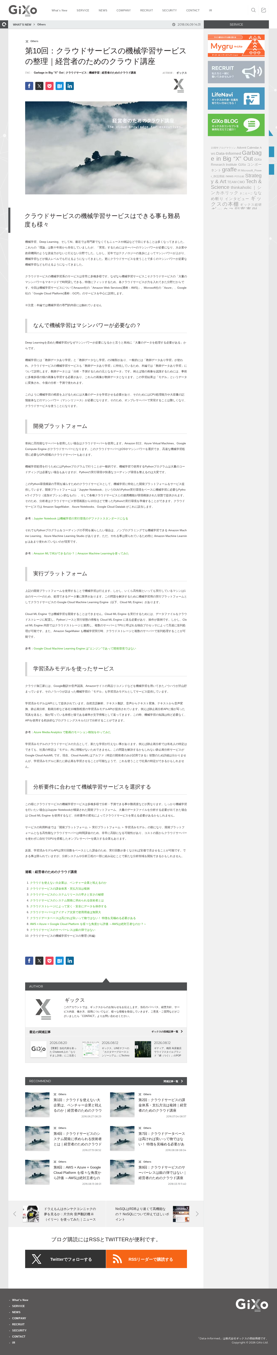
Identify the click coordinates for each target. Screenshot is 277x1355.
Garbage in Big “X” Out (48, 72)
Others (41, 24)
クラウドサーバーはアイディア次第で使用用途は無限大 (65, 912)
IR (239, 170)
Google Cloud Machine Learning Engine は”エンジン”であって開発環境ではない (85, 648)
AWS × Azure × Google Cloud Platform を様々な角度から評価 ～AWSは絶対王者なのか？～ (88, 924)
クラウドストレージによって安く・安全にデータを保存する (68, 906)
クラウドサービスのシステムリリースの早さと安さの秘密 (67, 894)
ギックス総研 (251, 204)
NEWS (16, 1312)
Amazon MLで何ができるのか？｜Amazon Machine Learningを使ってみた (81, 553)
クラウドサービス (76, 72)
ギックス (181, 72)
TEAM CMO (236, 182)
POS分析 (239, 176)
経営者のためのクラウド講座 (119, 72)
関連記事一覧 (173, 1081)
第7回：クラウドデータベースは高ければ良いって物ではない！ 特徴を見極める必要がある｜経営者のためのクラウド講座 (162, 1144)
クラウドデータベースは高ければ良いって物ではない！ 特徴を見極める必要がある (83, 918)
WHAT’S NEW (22, 24)
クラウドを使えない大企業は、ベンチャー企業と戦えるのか (68, 882)
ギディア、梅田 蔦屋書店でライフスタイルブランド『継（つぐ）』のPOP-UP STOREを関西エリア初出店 (167, 1055)
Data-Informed (228, 153)
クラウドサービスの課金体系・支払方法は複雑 (60, 888)
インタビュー (237, 199)
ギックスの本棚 (236, 201)
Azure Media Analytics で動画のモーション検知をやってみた (72, 732)
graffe (229, 169)
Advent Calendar (248, 147)
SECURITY (19, 1330)
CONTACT (19, 1336)
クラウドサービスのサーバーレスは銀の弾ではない (62, 929)
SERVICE (18, 1306)
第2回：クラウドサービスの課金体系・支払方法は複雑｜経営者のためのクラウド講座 (162, 1105)
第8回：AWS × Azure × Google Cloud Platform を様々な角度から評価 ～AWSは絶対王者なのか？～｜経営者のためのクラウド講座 (78, 1177)
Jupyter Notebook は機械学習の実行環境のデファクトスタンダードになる (81, 518)
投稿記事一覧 (167, 1031)
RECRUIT (18, 1324)
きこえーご (246, 193)
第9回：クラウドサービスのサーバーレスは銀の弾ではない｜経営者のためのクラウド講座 (162, 1172)
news (230, 176)
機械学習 (94, 72)
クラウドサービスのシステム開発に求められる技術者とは (67, 900)
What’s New (20, 1300)
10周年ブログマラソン (223, 147)
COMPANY (19, 1318)
